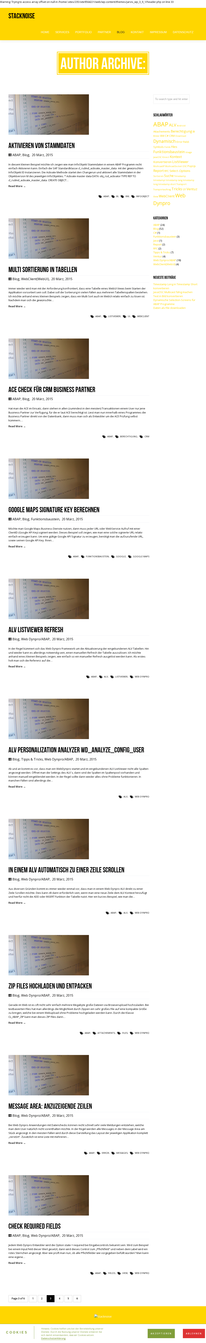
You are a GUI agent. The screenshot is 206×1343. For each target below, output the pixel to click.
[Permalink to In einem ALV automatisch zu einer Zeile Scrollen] (48, 858)
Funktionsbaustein (45, 519)
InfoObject (142, 196)
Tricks (176, 188)
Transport (181, 184)
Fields (111, 1273)
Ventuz (191, 189)
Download (180, 136)
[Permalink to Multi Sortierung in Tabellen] (48, 258)
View (125, 1273)
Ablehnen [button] (194, 1333)
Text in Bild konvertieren (168, 296)
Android (181, 125)
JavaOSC (157, 157)
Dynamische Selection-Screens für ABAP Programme (174, 302)
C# (167, 136)
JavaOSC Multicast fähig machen (173, 292)
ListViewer (114, 316)
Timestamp (180, 176)
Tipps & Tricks (32, 759)
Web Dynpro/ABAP (35, 639)
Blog (25, 155)
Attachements (106, 1032)
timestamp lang (174, 180)
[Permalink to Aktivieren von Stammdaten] (48, 134)
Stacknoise (21, 16)
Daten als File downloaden (169, 308)
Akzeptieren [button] (161, 1333)
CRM (146, 436)
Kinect (165, 157)
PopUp (191, 166)
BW (127, 196)
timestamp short (167, 184)
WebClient (143, 316)
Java (156, 240)
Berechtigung (128, 436)
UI (129, 316)
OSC (184, 166)
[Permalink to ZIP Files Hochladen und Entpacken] (48, 974)
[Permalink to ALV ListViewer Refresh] (48, 618)
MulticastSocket (173, 166)
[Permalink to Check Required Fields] (48, 1214)
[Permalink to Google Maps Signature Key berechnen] (48, 498)
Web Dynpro (142, 676)
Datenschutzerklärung (53, 1338)
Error (105, 1152)
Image (188, 152)
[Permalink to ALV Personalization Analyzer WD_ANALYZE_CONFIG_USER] (48, 738)
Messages (122, 1152)
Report (158, 170)
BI (117, 196)
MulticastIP (159, 166)
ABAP (16, 155)
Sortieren (158, 176)
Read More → (17, 186)
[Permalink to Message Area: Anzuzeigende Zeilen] (48, 1094)
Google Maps (141, 556)
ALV (106, 676)
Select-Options (180, 171)
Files (125, 1032)
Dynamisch (164, 141)
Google (121, 556)
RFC (166, 171)
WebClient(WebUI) (35, 279)
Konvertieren (162, 162)
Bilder (156, 136)
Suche (169, 175)
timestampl (159, 180)
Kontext (176, 156)
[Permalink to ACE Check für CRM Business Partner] (48, 378)
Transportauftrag (162, 189)
